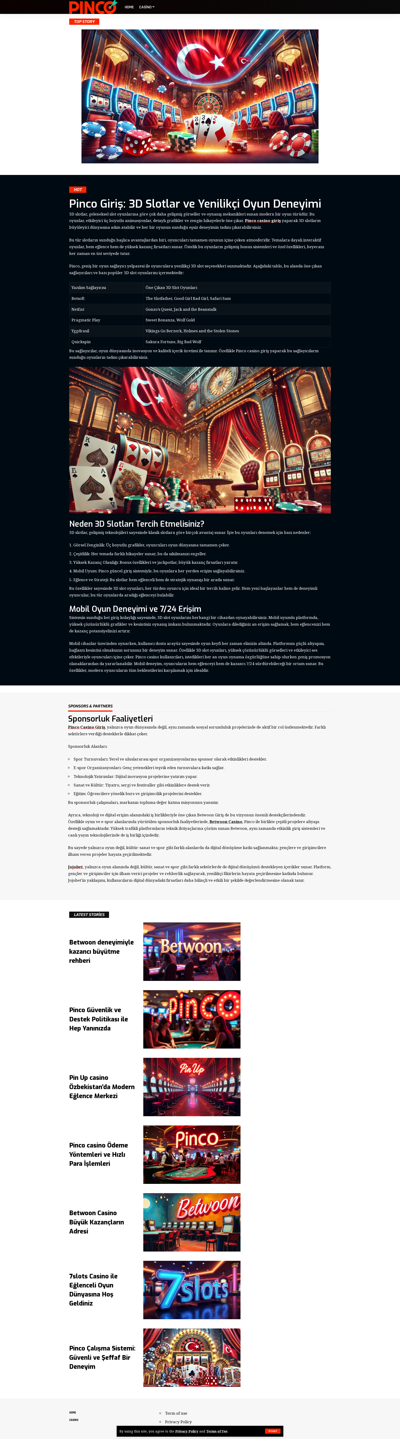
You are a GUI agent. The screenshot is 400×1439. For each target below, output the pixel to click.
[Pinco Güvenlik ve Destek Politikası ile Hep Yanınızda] (192, 1019)
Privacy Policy (186, 1431)
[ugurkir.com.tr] (93, 7)
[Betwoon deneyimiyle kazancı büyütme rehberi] (192, 951)
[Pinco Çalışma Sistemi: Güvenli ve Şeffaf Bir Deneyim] (192, 1357)
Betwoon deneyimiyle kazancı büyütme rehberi (101, 951)
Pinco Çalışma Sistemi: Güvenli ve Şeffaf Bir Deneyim (102, 1357)
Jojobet (75, 866)
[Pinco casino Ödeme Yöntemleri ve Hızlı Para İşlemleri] (192, 1154)
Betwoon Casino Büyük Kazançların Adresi (96, 1222)
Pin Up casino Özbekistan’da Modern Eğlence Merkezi (102, 1087)
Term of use (176, 1413)
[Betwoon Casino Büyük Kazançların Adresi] (192, 1222)
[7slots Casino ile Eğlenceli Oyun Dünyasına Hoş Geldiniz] (192, 1290)
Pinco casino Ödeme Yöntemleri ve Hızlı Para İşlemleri (98, 1154)
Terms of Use (217, 1431)
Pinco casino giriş (263, 220)
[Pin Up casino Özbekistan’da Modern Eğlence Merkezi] (192, 1087)
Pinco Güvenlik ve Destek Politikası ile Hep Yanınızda (98, 1019)
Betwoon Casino (225, 821)
